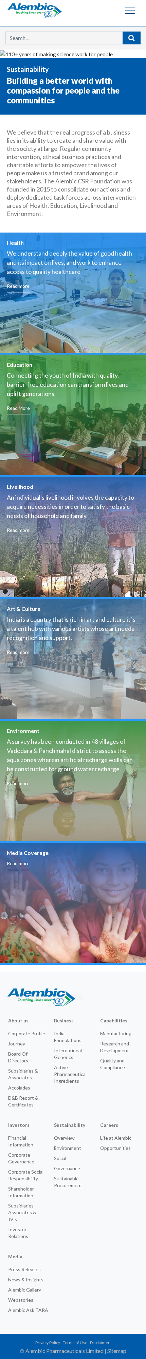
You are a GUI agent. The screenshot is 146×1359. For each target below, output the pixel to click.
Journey (16, 1043)
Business (64, 1020)
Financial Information (20, 1141)
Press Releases (24, 1269)
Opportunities (115, 1148)
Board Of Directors (18, 1057)
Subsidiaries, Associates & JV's (22, 1212)
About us (18, 1020)
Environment (67, 1148)
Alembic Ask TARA (28, 1310)
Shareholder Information (21, 1192)
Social (60, 1158)
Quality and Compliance (112, 1064)
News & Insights (25, 1279)
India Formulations (67, 1037)
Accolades (19, 1088)
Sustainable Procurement (68, 1182)
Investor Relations (18, 1232)
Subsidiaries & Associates (23, 1074)
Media (15, 1256)
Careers (109, 1125)
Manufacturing (115, 1033)
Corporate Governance (21, 1158)
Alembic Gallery (24, 1290)
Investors (19, 1125)
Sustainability (69, 1125)
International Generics (68, 1053)
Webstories (20, 1300)
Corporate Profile (26, 1033)
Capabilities (113, 1020)
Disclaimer (100, 1342)
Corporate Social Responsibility (25, 1175)
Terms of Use (75, 1342)
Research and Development (114, 1047)
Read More (18, 408)
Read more (18, 286)
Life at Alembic (115, 1138)
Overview (64, 1138)
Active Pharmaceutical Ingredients (70, 1074)
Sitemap (116, 1350)
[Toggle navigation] (130, 10)
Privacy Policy (47, 1342)
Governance (67, 1168)
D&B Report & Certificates (23, 1101)
